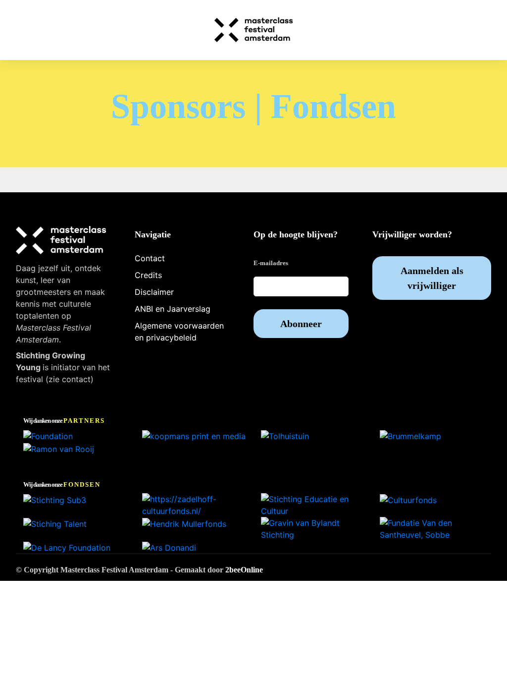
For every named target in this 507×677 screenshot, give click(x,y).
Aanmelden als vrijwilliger (432, 278)
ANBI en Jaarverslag (172, 309)
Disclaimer (154, 292)
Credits (148, 275)
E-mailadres (271, 263)
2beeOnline (244, 569)
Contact (150, 258)
